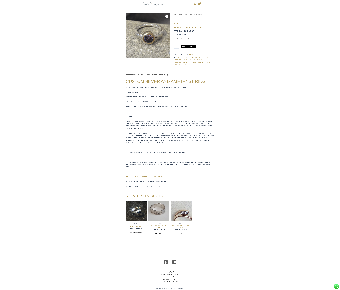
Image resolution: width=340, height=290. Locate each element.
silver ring (187, 64)
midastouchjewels (205, 62)
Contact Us (187, 3)
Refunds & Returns (170, 277)
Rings (181, 14)
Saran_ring (178, 64)
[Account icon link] (195, 4)
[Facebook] (166, 262)
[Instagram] (174, 262)
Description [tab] (131, 75)
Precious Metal (180, 34)
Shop (115, 3)
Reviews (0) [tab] (163, 75)
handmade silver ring (194, 60)
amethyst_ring (183, 57)
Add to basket (188, 46)
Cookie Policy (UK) (170, 282)
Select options (136, 233)
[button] (166, 16)
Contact (170, 272)
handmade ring (179, 60)
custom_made (195, 57)
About (118, 3)
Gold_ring (205, 57)
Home (111, 3)
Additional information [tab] (147, 75)
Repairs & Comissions (127, 3)
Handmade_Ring (179, 62)
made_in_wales (191, 62)
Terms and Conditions (170, 279)
